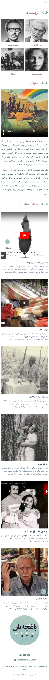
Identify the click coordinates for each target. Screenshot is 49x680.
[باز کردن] (45, 3)
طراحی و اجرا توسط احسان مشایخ (24, 674)
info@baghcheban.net (26, 660)
